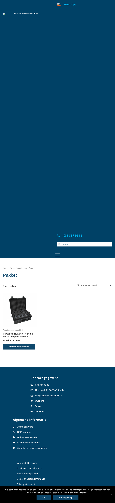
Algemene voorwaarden (28, 442)
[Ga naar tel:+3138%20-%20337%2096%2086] (84, 236)
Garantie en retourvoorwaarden (32, 448)
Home (5, 268)
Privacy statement (26, 484)
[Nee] (111, 494)
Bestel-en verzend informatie (31, 479)
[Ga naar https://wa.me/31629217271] (84, 115)
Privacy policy (65, 497)
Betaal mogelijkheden (27, 473)
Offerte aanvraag (25, 427)
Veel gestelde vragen (27, 463)
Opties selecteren (19, 346)
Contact (38, 406)
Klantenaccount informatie (29, 468)
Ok (44, 497)
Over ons (39, 401)
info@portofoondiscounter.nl (48, 395)
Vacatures (40, 411)
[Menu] (57, 255)
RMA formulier (24, 432)
